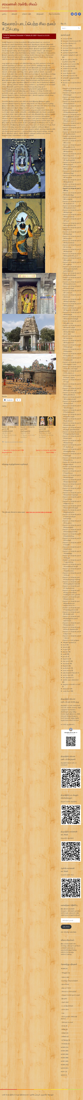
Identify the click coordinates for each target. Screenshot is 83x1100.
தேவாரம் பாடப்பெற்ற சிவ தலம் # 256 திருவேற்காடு (72, 181)
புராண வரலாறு (67, 670)
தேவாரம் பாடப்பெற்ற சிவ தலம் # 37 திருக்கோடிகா (72, 472)
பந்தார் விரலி (65, 1002)
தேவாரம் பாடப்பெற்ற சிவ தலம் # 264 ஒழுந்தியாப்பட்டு (72, 146)
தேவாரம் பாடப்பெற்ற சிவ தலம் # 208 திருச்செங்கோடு (72, 394)
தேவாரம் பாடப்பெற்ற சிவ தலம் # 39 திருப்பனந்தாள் (72, 463)
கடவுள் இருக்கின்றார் (67, 1006)
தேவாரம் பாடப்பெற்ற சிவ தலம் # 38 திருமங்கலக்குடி (72, 467)
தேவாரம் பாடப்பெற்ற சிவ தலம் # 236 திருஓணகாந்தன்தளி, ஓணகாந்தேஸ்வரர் (72, 269)
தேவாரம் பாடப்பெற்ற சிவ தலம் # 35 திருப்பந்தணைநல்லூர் (72, 481)
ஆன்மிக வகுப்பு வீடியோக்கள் (71, 680)
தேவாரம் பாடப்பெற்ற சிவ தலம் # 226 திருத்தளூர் (72, 313)
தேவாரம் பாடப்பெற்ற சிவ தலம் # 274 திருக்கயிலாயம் (72, 102)
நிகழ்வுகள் (40, 14)
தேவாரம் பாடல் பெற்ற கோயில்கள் (14, 442)
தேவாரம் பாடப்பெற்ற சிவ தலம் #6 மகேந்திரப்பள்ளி (71, 613)
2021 (65, 1061)
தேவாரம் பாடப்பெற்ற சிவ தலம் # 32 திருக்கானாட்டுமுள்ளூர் (72, 494)
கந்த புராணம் (66, 661)
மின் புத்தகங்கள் (67, 677)
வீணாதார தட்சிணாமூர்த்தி (69, 991)
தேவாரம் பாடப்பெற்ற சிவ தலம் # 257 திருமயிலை (72, 176)
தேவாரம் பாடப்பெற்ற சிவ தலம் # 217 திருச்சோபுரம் (72, 354)
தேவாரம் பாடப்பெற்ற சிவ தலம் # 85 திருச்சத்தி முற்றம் (72, 424)
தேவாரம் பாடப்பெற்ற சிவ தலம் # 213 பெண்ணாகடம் (72, 372)
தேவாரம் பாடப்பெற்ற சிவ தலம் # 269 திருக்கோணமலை (72, 124)
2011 (64, 1071)
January (66, 1044)
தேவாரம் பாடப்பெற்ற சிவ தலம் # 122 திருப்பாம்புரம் (72, 402)
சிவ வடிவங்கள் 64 (68, 66)
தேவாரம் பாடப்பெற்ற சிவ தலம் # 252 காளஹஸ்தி (72, 198)
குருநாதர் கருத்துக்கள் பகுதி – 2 (71, 55)
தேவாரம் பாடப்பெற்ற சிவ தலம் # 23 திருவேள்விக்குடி (72, 535)
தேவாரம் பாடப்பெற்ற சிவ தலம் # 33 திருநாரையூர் (72, 489)
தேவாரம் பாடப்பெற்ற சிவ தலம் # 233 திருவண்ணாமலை (72, 283)
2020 (65, 1065)
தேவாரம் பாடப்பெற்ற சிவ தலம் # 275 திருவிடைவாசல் (72, 98)
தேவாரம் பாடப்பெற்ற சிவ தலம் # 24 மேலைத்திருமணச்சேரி (72, 530)
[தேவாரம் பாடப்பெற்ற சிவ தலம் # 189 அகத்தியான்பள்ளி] (10, 421)
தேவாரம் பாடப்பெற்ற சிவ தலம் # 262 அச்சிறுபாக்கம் (72, 155)
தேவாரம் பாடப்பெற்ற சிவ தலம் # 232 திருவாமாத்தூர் (72, 287)
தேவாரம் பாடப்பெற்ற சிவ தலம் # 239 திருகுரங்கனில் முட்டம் (72, 255)
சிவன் (64, 645)
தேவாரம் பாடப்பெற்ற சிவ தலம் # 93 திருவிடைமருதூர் (72, 415)
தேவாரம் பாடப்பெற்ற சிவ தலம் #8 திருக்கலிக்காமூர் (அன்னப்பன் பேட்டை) (71, 603)
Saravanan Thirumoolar (16, 35)
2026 (65, 968)
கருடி (63, 1013)
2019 (65, 1068)
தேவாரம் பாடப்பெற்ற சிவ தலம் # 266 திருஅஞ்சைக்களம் (72, 137)
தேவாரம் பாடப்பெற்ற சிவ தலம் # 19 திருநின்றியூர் (72, 552)
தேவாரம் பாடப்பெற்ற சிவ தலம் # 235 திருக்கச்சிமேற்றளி (72, 274)
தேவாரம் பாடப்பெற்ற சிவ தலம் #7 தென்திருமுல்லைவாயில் (71, 609)
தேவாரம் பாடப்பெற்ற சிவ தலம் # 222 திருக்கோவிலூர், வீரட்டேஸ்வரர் (72, 332)
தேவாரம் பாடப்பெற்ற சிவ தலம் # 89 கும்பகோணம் (72, 420)
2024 (65, 1051)
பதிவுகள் (14, 14)
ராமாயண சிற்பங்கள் (68, 43)
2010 (64, 1075)
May (65, 1029)
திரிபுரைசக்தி (65, 984)
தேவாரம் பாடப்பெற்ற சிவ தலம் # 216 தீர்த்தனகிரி (72, 359)
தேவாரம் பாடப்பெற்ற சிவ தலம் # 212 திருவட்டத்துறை (72, 376)
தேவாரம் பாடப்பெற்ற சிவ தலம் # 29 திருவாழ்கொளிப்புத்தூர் (72, 507)
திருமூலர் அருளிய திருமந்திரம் (69, 801)
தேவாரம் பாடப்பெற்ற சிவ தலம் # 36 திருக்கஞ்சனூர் (72, 476)
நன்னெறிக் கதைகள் (68, 75)
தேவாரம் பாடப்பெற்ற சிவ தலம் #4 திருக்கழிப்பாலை (71, 624)
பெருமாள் (65, 649)
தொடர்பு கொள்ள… (55, 14)
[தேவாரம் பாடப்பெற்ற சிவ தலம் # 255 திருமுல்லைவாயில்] (47, 421)
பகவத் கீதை (66, 691)
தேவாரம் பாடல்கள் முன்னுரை (71, 640)
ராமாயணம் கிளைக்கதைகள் (70, 41)
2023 (65, 1054)
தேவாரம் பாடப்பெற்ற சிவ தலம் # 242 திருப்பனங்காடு (72, 241)
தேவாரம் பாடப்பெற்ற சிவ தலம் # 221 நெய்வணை (72, 337)
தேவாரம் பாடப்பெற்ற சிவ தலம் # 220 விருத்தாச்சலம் (72, 341)
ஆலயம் (65, 80)
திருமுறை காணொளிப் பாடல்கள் (71, 684)
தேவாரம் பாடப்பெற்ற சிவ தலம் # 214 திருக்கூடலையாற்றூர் (72, 368)
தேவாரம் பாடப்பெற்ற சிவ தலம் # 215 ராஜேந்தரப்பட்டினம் (72, 363)
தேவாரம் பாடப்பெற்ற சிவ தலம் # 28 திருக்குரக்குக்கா (72, 511)
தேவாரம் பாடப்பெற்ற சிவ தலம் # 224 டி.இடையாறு (72, 322)
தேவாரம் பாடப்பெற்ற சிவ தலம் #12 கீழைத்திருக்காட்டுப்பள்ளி (71, 583)
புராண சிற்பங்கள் (67, 73)
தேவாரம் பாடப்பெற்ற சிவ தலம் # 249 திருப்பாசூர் (72, 211)
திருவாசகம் (66, 659)
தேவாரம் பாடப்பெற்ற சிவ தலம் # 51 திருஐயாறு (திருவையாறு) (72, 433)
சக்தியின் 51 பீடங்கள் (68, 68)
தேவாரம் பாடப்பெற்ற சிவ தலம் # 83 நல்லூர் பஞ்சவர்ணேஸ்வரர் (72, 428)
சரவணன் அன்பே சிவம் (19, 4)
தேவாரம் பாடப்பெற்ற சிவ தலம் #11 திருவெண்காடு (71, 587)
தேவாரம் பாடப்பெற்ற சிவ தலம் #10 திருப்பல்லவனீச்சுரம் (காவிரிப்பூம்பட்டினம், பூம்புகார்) (71, 592)
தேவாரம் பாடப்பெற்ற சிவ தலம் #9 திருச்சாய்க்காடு (71, 598)
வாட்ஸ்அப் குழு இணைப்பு (68, 724)
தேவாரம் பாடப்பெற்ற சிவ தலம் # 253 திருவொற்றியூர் (72, 194)
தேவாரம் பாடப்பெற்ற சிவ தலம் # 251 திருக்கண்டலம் (72, 202)
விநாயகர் (65, 652)
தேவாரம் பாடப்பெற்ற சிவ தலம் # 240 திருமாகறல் (72, 250)
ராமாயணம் (66, 39)
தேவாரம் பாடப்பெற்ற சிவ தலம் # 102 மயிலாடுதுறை (72, 407)
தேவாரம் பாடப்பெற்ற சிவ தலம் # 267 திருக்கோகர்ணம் (72, 133)
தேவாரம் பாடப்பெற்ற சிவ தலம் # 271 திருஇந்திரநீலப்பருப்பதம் (72, 115)
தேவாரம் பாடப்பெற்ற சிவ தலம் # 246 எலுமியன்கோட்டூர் (72, 224)
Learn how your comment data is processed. (39, 512)
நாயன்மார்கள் (66, 668)
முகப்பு (4, 14)
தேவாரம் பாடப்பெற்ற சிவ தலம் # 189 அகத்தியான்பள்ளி (72, 398)
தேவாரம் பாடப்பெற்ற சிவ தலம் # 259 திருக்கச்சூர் (72, 168)
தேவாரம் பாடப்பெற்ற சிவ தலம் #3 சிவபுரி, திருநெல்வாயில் (71, 628)
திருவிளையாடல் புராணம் (69, 64)
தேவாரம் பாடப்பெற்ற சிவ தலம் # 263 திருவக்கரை (72, 150)
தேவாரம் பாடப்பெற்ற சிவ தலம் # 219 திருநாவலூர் (72, 346)
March (66, 1036)
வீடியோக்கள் (66, 689)
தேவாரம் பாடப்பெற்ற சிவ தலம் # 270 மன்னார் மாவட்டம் (72, 120)
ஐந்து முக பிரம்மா (66, 988)
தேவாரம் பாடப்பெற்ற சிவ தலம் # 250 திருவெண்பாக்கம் (72, 207)
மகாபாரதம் (66, 46)
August (66, 973)
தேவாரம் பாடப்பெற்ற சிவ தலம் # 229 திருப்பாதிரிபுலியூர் (72, 300)
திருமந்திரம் (66, 50)
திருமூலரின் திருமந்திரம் (67, 838)
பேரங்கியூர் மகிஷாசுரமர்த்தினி (70, 981)
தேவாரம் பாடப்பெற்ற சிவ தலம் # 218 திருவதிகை (72, 350)
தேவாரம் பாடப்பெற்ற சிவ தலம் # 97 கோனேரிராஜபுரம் (72, 411)
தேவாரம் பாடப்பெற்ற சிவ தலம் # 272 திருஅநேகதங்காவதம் (72, 111)
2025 (65, 1047)
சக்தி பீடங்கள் (66, 71)
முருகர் (65, 654)
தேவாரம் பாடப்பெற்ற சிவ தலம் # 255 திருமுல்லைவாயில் (72, 185)
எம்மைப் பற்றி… (27, 14)
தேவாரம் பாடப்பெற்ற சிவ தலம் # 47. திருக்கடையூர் (72, 446)
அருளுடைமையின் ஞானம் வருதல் (71, 995)
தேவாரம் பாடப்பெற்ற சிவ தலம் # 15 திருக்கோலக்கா (72, 570)
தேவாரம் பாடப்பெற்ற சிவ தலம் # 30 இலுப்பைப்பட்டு (72, 502)
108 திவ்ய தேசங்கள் (68, 642)
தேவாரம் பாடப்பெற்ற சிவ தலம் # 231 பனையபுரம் (72, 291)
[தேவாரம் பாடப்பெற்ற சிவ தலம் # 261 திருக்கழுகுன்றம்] (29, 421)
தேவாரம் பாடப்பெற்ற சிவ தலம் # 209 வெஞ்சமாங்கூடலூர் (72, 389)
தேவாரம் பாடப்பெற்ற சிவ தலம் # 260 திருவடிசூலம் (72, 163)
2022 (65, 1058)
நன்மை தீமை (65, 1009)
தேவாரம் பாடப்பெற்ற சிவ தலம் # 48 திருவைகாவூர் (72, 441)
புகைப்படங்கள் (67, 675)
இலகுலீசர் (64, 998)
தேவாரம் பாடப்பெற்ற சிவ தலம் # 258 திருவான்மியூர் (72, 172)
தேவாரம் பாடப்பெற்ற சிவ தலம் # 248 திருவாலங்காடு (72, 215)
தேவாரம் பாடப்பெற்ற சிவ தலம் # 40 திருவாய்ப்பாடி (72, 459)
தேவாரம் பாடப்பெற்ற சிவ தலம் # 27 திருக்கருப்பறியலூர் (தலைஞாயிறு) (72, 516)
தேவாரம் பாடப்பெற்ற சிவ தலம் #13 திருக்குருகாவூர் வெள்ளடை (72, 578)
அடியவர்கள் (66, 663)
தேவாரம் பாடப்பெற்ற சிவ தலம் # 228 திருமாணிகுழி (72, 305)
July (65, 1026)
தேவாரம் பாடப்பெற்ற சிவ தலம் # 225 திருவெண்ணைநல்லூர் (72, 317)
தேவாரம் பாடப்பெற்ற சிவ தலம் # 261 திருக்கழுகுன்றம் (72, 159)
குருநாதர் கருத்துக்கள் (69, 52)
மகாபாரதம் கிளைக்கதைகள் (70, 48)
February (66, 1040)
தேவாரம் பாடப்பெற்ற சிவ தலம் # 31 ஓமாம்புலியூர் (72, 498)
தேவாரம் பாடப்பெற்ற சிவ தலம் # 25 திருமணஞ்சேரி (72, 526)
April (65, 1033)
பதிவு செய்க (66, 927)
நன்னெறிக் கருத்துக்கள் (69, 78)
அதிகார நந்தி (65, 977)
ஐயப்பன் (65, 656)
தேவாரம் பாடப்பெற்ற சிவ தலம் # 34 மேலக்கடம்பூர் (72, 485)
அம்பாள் (65, 647)
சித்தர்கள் (65, 666)
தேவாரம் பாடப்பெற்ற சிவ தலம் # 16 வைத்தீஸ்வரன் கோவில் (72, 565)
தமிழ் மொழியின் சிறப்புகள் (70, 673)
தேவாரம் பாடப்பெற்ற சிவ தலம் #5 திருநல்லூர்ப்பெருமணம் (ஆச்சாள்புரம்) (71, 618)
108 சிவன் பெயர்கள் (67, 1022)
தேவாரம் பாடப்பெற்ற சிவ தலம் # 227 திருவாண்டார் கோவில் (72, 309)
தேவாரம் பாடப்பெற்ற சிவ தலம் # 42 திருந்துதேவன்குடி (72, 450)
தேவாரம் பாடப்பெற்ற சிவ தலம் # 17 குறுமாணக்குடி (72, 561)
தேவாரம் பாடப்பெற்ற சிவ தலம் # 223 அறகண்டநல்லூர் (72, 326)
